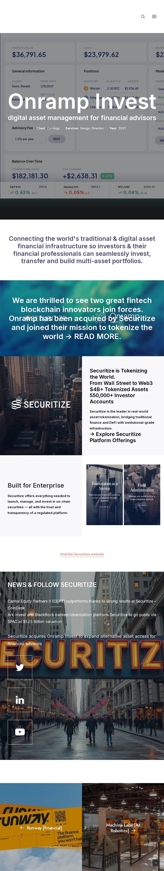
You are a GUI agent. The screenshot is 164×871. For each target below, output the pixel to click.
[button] (154, 16)
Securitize (16, 496)
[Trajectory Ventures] (35, 16)
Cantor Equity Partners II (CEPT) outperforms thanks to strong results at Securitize (80, 601)
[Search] (141, 16)
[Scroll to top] (155, 862)
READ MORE (96, 336)
